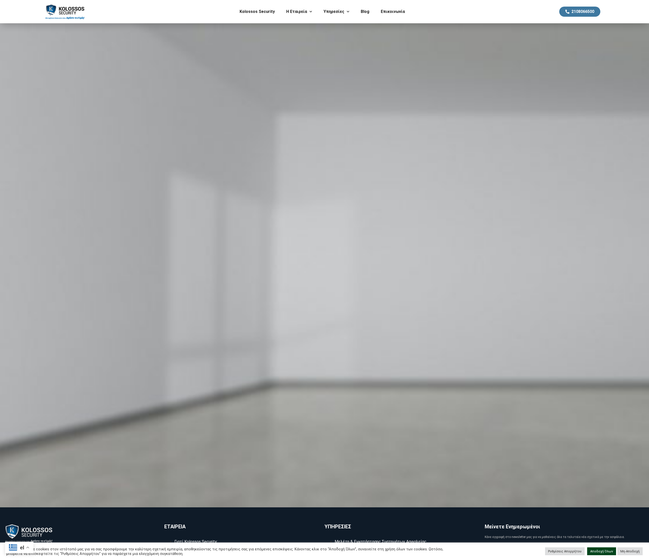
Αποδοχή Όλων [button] (601, 551)
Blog (365, 11)
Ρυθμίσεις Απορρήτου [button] (565, 551)
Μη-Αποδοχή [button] (630, 551)
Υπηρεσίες (333, 11)
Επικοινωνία (393, 11)
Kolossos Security (257, 11)
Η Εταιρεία (296, 11)
